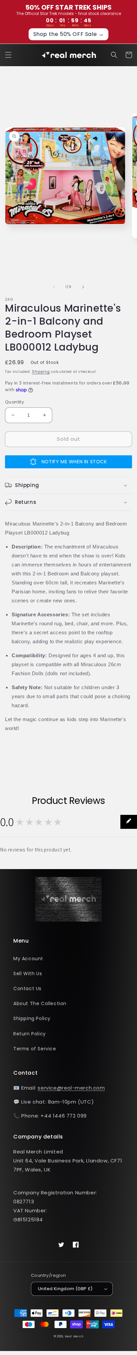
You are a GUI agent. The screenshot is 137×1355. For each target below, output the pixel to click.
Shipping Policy (32, 1018)
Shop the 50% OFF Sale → (68, 34)
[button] (8, 55)
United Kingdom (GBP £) (65, 1288)
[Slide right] (83, 287)
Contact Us (27, 988)
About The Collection (40, 1003)
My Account (28, 958)
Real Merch (74, 1336)
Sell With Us (27, 973)
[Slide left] (54, 287)
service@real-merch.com (71, 1087)
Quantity (14, 402)
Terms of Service (34, 1048)
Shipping (41, 371)
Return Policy (29, 1033)
